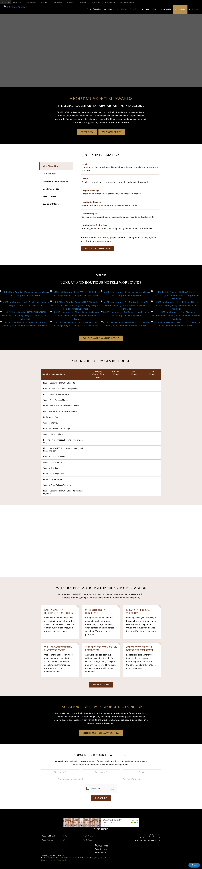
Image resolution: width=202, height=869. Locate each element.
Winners (124, 9)
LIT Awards (83, 2)
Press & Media (165, 9)
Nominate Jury (88, 840)
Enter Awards (101, 684)
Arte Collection (110, 2)
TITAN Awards (57, 2)
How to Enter (49, 174)
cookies (108, 858)
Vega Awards (31, 2)
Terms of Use (86, 858)
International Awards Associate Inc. (59, 860)
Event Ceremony (136, 9)
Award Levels (49, 196)
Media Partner (88, 836)
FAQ (64, 840)
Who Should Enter (51, 166)
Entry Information (94, 9)
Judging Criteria (51, 204)
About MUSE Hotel (48, 836)
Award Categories (111, 9)
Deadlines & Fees (51, 189)
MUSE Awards (18, 2)
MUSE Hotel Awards (58, 855)
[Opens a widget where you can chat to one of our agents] (194, 865)
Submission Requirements (55, 181)
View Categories (111, 132)
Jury (154, 9)
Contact (65, 836)
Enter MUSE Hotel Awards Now (101, 733)
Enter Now (87, 132)
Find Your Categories (97, 248)
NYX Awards (43, 2)
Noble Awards (96, 2)
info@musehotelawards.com (146, 840)
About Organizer (47, 840)
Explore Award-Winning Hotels (101, 338)
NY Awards (70, 2)
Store (148, 9)
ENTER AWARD (180, 9)
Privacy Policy (94, 858)
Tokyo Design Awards (127, 2)
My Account (193, 9)
